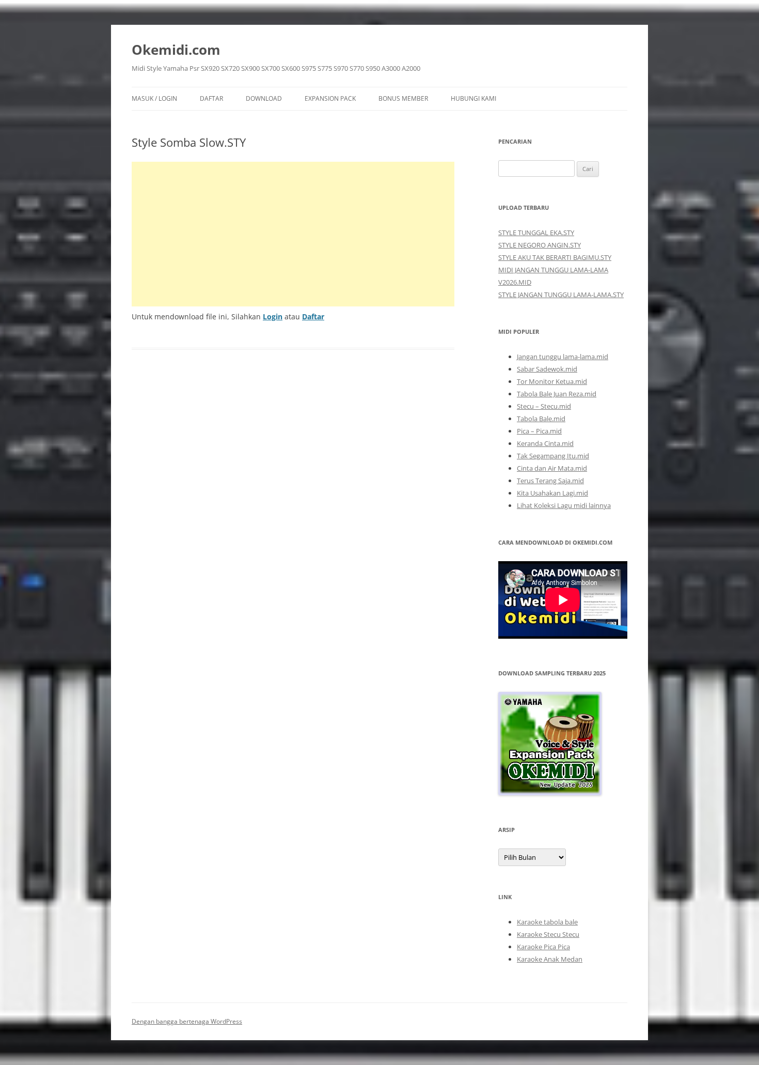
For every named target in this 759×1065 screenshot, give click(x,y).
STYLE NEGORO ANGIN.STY (539, 245)
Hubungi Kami (473, 98)
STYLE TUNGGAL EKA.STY (536, 232)
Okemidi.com (176, 49)
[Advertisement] (293, 234)
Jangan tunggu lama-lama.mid (562, 356)
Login (272, 316)
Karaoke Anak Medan (549, 959)
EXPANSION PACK (330, 98)
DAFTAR (211, 98)
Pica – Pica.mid (539, 431)
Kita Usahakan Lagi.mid (552, 493)
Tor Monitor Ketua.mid (552, 381)
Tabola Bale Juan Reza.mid (556, 393)
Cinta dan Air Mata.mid (552, 468)
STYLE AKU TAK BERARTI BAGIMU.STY (554, 257)
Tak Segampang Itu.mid (553, 455)
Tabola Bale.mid (541, 418)
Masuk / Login (154, 98)
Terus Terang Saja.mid (550, 480)
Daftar (313, 316)
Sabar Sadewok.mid (547, 369)
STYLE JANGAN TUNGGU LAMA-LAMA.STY (561, 294)
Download (264, 98)
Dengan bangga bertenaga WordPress (187, 1021)
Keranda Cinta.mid (545, 443)
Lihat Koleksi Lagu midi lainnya (564, 505)
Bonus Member (403, 98)
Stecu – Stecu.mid (544, 406)
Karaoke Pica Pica (543, 946)
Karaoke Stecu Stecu (548, 934)
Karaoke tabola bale (547, 922)
